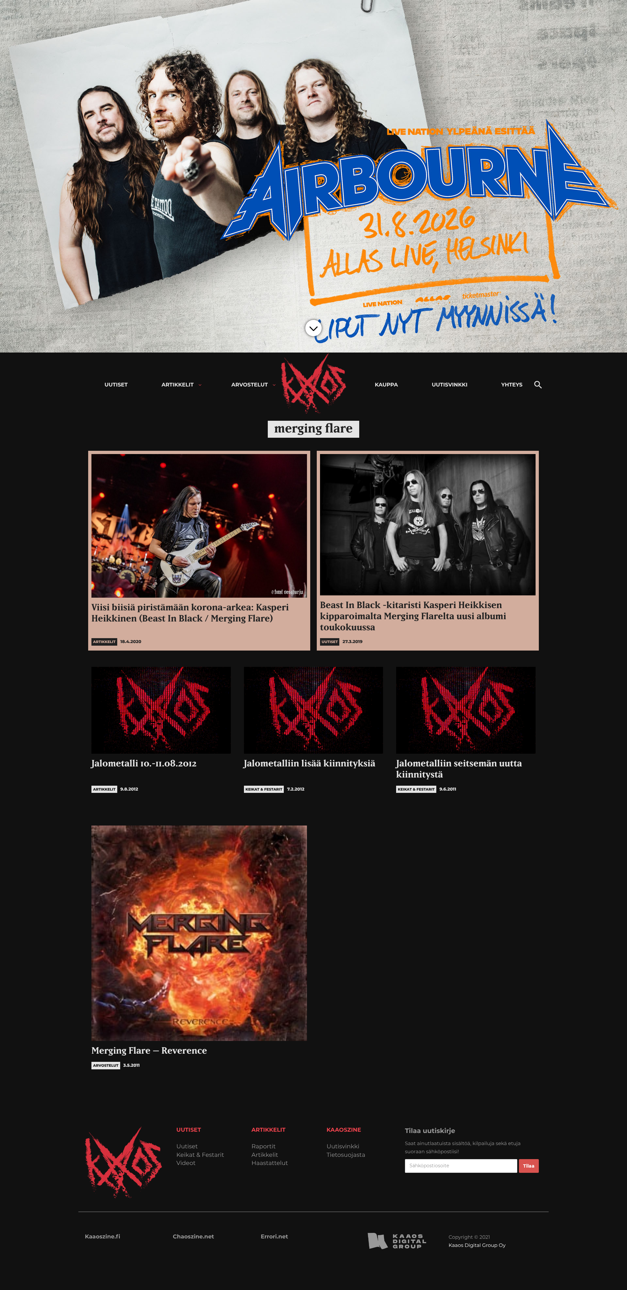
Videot (186, 1163)
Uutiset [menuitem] (116, 385)
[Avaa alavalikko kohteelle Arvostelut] (274, 385)
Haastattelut (269, 1163)
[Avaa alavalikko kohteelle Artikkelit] (200, 385)
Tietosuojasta (346, 1155)
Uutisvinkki (343, 1146)
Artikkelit (264, 1155)
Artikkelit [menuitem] (178, 385)
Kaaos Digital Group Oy (477, 1245)
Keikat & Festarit (200, 1155)
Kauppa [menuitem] (386, 385)
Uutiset (187, 1146)
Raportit (263, 1146)
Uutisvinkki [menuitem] (449, 385)
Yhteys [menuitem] (511, 385)
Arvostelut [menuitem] (250, 385)
